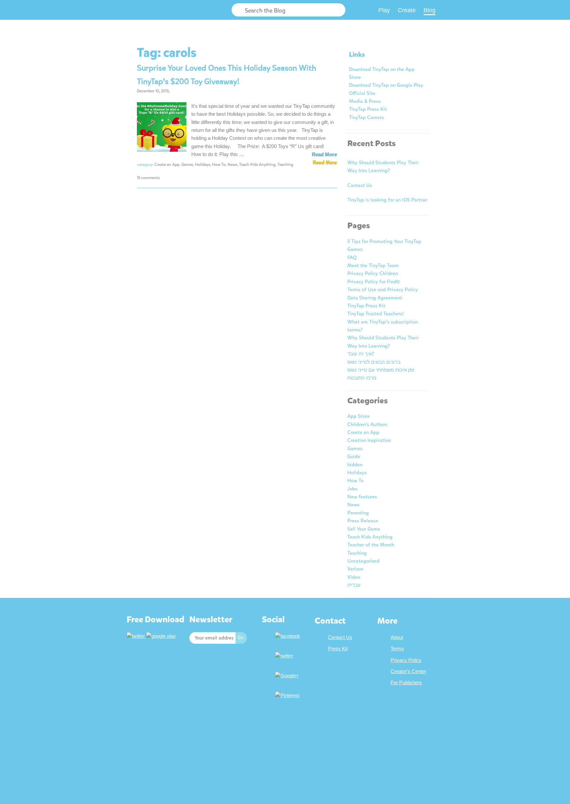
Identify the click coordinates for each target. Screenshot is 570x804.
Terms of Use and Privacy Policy (382, 289)
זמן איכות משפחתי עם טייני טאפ (380, 370)
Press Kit (338, 648)
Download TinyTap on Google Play (386, 85)
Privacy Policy (406, 660)
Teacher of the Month (370, 544)
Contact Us (359, 185)
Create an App (166, 164)
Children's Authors (367, 424)
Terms (397, 648)
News (232, 164)
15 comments (148, 177)
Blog (429, 10)
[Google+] (288, 675)
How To (219, 164)
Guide (353, 456)
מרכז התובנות (361, 378)
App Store (358, 416)
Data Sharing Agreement (374, 297)
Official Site (362, 93)
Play (384, 10)
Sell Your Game (363, 529)
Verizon (355, 569)
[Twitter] (285, 656)
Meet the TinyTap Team (373, 265)
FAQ (352, 257)
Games (187, 164)
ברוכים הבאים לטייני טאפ (373, 362)
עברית (354, 585)
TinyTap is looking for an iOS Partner (387, 200)
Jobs (352, 488)
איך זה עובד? (360, 354)
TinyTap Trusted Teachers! (375, 313)
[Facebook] (288, 636)
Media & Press (365, 101)
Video (353, 577)
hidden (355, 464)
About (397, 637)
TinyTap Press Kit (368, 109)
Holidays (202, 164)
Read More (324, 154)
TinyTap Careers (366, 117)
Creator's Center (408, 671)
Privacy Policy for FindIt (373, 281)
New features (362, 496)
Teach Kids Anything (257, 164)
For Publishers (406, 682)
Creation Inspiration (369, 440)
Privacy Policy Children (372, 273)
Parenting (358, 513)
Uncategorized (363, 561)
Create (407, 10)
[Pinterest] (288, 695)
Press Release (362, 520)
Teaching (285, 164)
